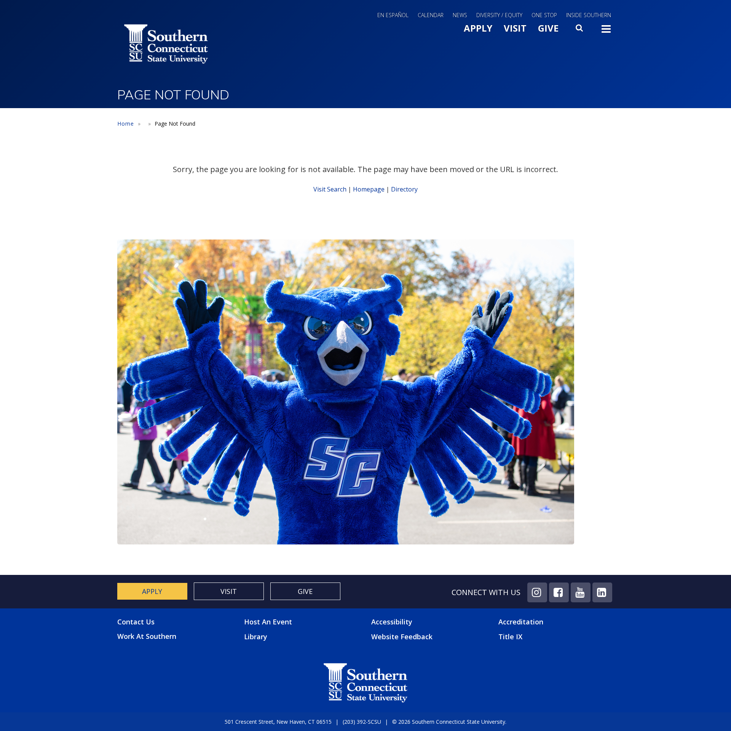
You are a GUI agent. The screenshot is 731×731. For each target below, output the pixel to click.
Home (125, 123)
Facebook (559, 592)
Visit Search (329, 189)
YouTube (581, 592)
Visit (515, 28)
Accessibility (391, 621)
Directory (404, 189)
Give (548, 28)
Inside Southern (588, 15)
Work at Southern (146, 636)
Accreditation (520, 621)
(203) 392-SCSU (362, 721)
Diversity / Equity (499, 15)
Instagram (537, 592)
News (460, 15)
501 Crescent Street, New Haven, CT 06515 (278, 721)
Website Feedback (402, 636)
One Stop (544, 15)
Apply (478, 28)
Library (255, 636)
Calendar (431, 15)
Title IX (510, 636)
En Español (393, 15)
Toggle (606, 31)
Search (579, 30)
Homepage (369, 189)
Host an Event (268, 621)
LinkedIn (602, 592)
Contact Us (136, 622)
